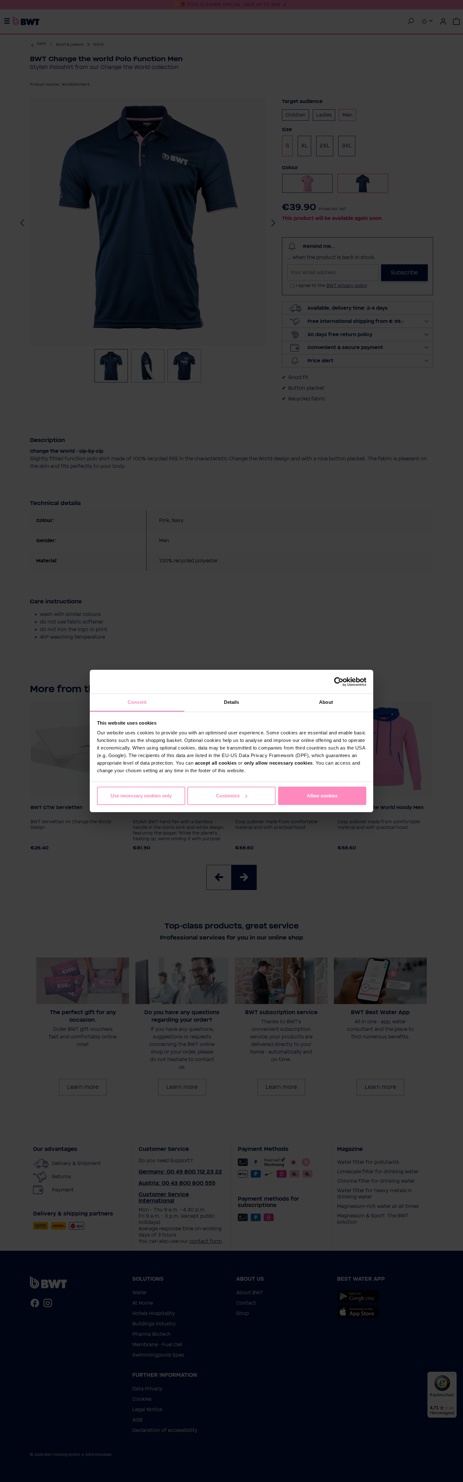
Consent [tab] (137, 702)
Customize (228, 795)
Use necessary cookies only (141, 795)
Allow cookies (322, 795)
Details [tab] (231, 702)
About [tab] (326, 702)
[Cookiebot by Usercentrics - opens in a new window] (338, 681)
